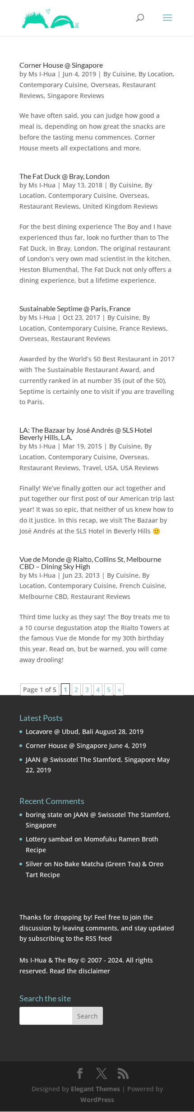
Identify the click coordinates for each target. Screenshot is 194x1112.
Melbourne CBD (43, 596)
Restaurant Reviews (49, 206)
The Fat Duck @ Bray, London (64, 176)
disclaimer (94, 971)
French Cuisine (142, 585)
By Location (156, 74)
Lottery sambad (49, 839)
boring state (44, 814)
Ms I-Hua (41, 74)
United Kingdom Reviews (120, 206)
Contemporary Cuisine (53, 84)
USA (111, 467)
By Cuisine (119, 74)
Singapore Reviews (75, 95)
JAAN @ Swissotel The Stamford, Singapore (90, 759)
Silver (34, 864)
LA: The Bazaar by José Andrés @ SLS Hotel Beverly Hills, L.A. (85, 433)
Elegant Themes (95, 1088)
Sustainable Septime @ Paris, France (74, 308)
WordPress (97, 1099)
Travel (92, 467)
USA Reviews (139, 467)
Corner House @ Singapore (61, 65)
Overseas (105, 84)
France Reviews (143, 328)
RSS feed (98, 938)
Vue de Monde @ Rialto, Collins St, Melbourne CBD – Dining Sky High (90, 562)
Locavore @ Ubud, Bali (59, 731)
